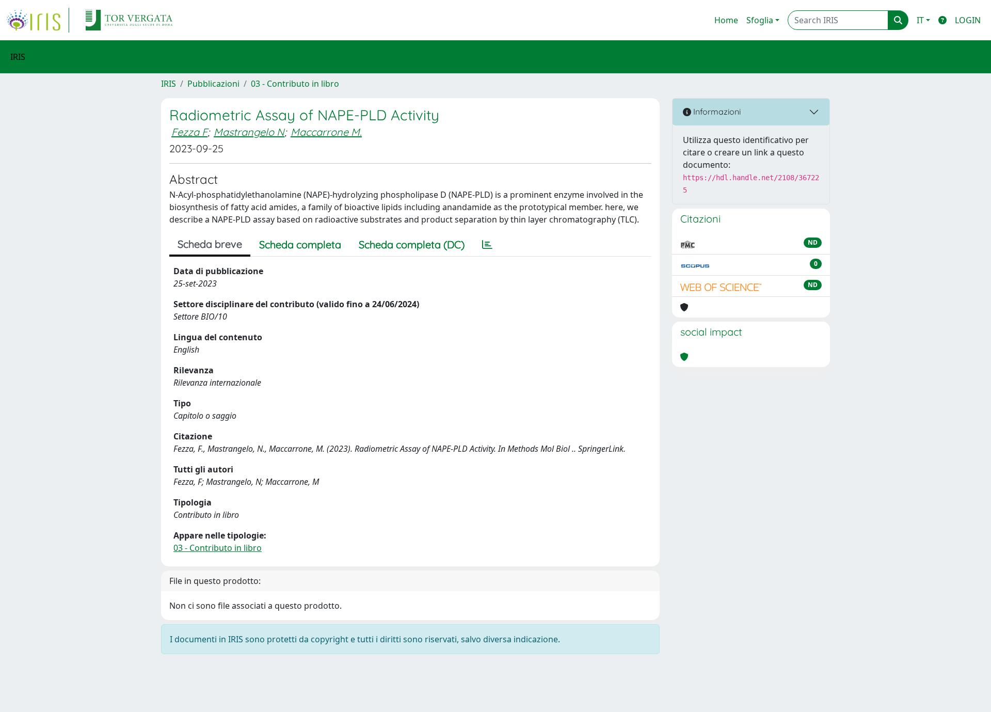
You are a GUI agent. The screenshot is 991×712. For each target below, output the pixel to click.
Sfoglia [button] (759, 20)
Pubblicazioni (213, 83)
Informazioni (716, 111)
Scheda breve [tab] (210, 244)
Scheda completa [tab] (300, 244)
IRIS (168, 83)
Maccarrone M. (326, 131)
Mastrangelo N (249, 131)
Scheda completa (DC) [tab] (412, 244)
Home (726, 20)
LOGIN (968, 20)
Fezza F (189, 131)
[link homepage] (37, 20)
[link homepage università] (129, 20)
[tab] (487, 245)
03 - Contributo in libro (295, 83)
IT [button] (920, 20)
